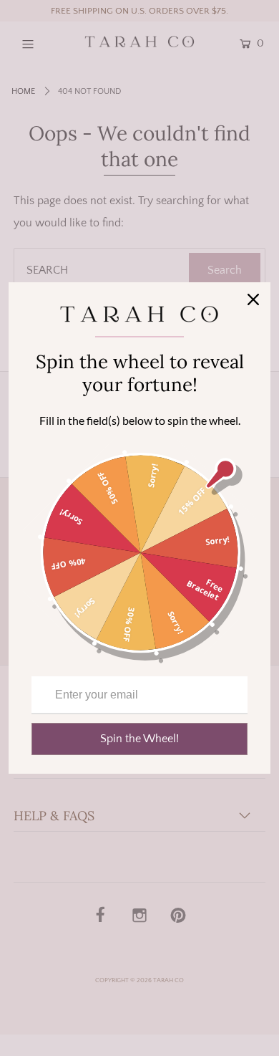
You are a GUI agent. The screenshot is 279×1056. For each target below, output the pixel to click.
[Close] (253, 299)
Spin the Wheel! (139, 738)
